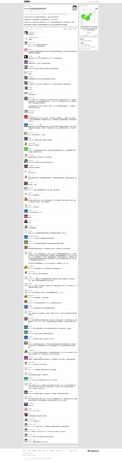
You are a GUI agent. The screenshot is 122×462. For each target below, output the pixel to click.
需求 (75, 29)
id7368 (86, 35)
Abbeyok (31, 44)
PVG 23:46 (40, 458)
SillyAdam (30, 124)
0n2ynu (30, 210)
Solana (52, 450)
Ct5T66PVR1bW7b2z (33, 37)
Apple (29, 6)
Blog (40, 450)
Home (89, 1)
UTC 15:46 (36, 458)
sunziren (30, 182)
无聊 (65, 29)
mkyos (30, 241)
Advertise (34, 450)
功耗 (70, 29)
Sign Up (93, 1)
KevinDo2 (30, 188)
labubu (30, 408)
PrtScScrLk (31, 77)
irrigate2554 (31, 66)
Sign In (97, 1)
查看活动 (89, 32)
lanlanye (30, 301)
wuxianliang (31, 403)
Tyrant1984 (31, 155)
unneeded (30, 160)
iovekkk (30, 56)
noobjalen (30, 165)
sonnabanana (31, 419)
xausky (30, 380)
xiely (29, 342)
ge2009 (30, 231)
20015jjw (30, 193)
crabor (29, 205)
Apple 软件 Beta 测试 (85, 48)
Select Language (74, 450)
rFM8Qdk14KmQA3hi (33, 236)
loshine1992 (31, 271)
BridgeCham (31, 266)
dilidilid (30, 306)
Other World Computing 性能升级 (88, 46)
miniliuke (30, 357)
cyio (29, 198)
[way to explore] (27, 1)
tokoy (29, 170)
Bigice (29, 138)
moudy (30, 148)
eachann (31, 11)
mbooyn (30, 331)
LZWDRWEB (31, 350)
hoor (29, 215)
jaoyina (30, 87)
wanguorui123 (31, 143)
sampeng (30, 116)
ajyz (29, 176)
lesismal (30, 226)
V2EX (25, 6)
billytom (30, 251)
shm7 (29, 414)
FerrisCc (30, 71)
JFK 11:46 (50, 458)
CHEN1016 (30, 378)
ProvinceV (30, 132)
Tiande (30, 220)
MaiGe (29, 49)
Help (29, 450)
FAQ (47, 450)
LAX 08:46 (45, 458)
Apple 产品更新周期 (85, 45)
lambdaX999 (31, 110)
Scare (29, 246)
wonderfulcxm (31, 32)
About (24, 450)
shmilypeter (31, 97)
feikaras (30, 92)
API (43, 450)
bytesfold (30, 61)
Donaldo (30, 336)
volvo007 (30, 391)
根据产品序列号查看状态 (86, 40)
